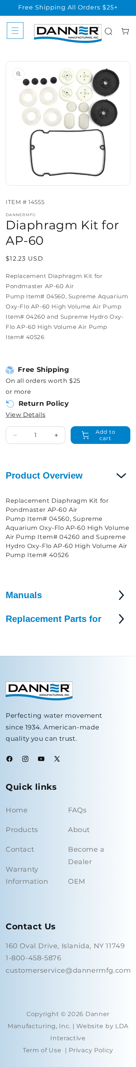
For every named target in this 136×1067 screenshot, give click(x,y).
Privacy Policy (91, 1050)
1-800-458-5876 (33, 958)
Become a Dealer (86, 855)
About (79, 830)
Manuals (24, 595)
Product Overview (44, 475)
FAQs (77, 810)
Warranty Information (27, 875)
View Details (25, 414)
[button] (15, 30)
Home (17, 810)
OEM (76, 881)
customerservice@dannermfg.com (68, 970)
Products (22, 830)
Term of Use (42, 1050)
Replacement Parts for (53, 619)
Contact (20, 849)
